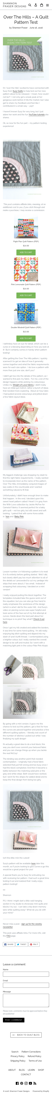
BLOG (22, 1070)
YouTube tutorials (37, 114)
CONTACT (26, 1074)
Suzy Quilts (18, 91)
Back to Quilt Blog (28, 1035)
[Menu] (47, 5)
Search (14, 1051)
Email (5, 981)
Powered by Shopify (41, 1091)
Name (5, 970)
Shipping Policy (17, 1061)
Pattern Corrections (31, 1051)
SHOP (41, 1070)
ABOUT (12, 1070)
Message (7, 992)
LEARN (31, 1070)
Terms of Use (35, 1061)
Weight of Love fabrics (23, 385)
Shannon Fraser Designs (14, 5)
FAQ (8, 936)
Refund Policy (34, 1056)
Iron (7, 516)
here (33, 863)
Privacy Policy (18, 1056)
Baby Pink (19, 516)
